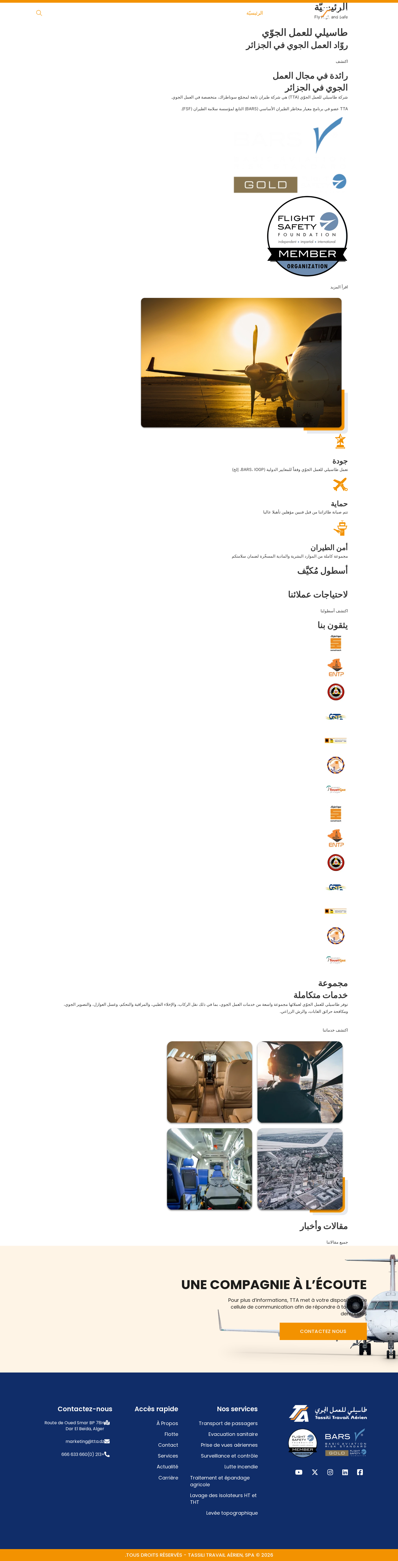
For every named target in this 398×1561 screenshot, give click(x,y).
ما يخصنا (224, 12)
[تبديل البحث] (39, 13)
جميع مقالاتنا (337, 1242)
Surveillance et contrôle (229, 1455)
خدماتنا (166, 12)
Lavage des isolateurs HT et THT (223, 1498)
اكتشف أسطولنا (334, 610)
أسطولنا (194, 12)
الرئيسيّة (254, 12)
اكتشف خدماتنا (335, 1030)
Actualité (167, 1466)
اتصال (110, 12)
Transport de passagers (228, 1423)
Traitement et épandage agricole (220, 1481)
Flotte (171, 1434)
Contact (168, 1445)
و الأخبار (138, 12)
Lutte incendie (241, 1466)
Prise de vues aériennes (229, 1445)
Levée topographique (232, 1513)
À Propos (167, 1423)
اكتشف (342, 61)
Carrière (168, 1477)
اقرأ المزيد (339, 287)
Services (168, 1455)
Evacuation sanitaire (233, 1434)
